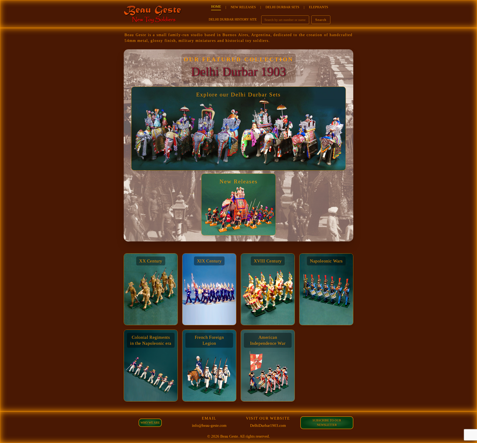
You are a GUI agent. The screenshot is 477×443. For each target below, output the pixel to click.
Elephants (318, 7)
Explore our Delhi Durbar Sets (238, 94)
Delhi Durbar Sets (282, 7)
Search (320, 20)
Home (216, 6)
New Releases (243, 7)
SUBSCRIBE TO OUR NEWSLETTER (326, 422)
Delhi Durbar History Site (233, 19)
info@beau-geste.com (209, 425)
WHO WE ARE (150, 422)
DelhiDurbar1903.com (268, 425)
